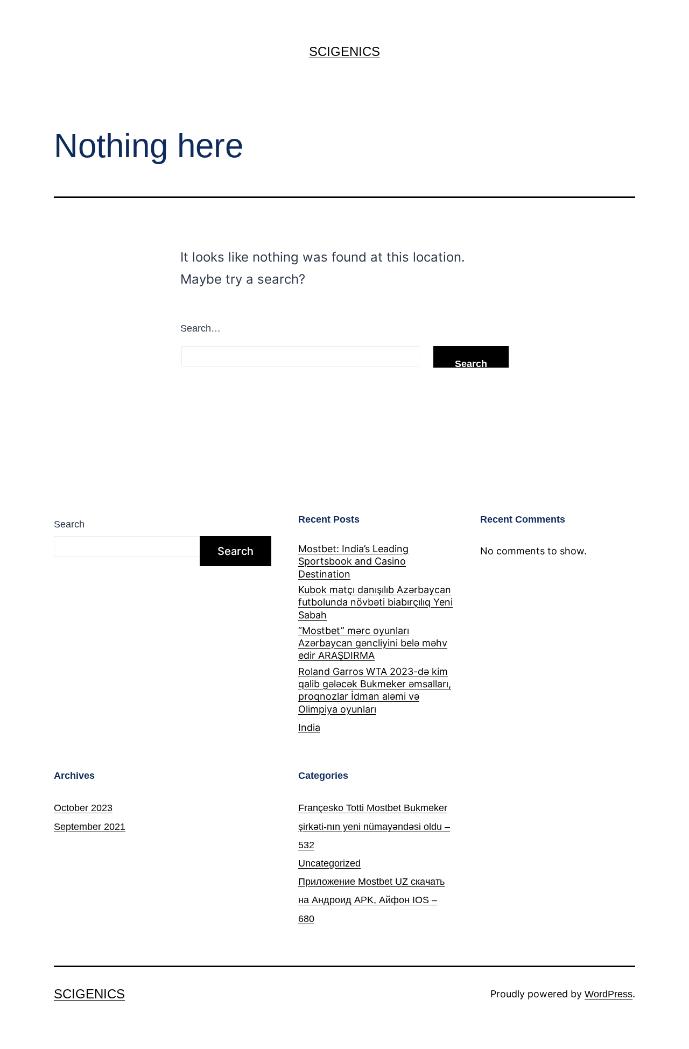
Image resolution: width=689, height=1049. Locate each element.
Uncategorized (329, 863)
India (309, 727)
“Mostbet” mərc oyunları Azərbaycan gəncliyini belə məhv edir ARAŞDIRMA (372, 643)
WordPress (608, 994)
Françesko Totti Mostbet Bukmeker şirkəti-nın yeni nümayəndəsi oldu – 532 (374, 826)
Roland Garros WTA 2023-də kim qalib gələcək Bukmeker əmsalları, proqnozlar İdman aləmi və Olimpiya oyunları (374, 690)
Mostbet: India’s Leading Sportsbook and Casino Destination (353, 561)
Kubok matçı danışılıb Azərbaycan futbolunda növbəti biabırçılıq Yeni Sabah (375, 602)
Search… (200, 328)
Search (69, 524)
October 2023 (83, 807)
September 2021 (89, 826)
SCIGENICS (344, 51)
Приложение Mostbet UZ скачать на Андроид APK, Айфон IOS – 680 (371, 900)
